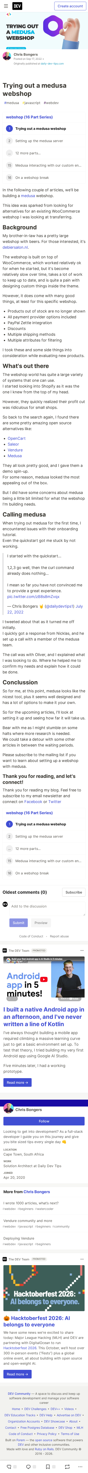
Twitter (54, 801)
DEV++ (55, 1409)
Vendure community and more (36, 1223)
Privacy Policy (47, 1434)
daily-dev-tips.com (52, 63)
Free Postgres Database (37, 1427)
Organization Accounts (24, 1421)
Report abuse (59, 936)
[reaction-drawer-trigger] (11, 1466)
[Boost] (67, 1466)
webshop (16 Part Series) (29, 117)
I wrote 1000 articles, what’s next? (31, 1206)
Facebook (33, 801)
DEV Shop (65, 1427)
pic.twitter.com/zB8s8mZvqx (33, 596)
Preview (41, 923)
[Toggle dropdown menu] (82, 950)
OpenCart (17, 438)
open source (43, 1440)
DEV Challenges (35, 1409)
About (73, 1421)
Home (16, 1409)
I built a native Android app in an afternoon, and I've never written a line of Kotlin (43, 1017)
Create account (70, 6)
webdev (51, 103)
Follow (44, 1121)
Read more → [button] (17, 1082)
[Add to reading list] (50, 1466)
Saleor (13, 444)
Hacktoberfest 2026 (19, 1348)
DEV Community (19, 1393)
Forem (20, 1440)
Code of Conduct (31, 936)
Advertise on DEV (69, 1415)
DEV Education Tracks (19, 1415)
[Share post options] (80, 1466)
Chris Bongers (26, 54)
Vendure (15, 450)
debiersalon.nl (15, 247)
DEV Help (46, 1415)
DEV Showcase (54, 1421)
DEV (21, 1444)
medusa (11, 103)
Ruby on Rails (44, 1449)
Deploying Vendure (27, 1241)
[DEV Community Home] (17, 6)
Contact (10, 1427)
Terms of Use (70, 1434)
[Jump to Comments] (31, 1466)
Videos (69, 1409)
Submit (18, 923)
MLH (80, 1427)
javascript (31, 103)
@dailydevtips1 (59, 606)
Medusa (15, 456)
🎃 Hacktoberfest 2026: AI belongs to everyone (36, 1321)
